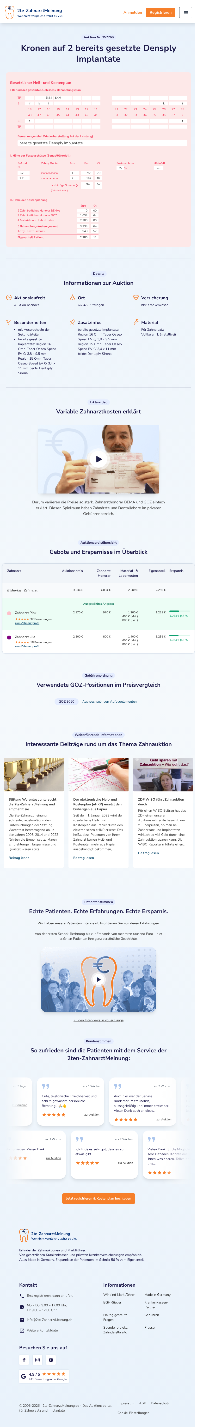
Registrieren (161, 12)
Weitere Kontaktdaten (43, 1330)
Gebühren (151, 1315)
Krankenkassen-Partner (156, 1305)
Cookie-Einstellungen (133, 1413)
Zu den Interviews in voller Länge (98, 1020)
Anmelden (132, 12)
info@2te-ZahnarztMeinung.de (49, 1319)
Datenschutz (160, 1403)
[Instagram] (37, 1360)
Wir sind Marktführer (119, 1294)
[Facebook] (24, 1360)
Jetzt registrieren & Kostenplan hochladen (98, 1198)
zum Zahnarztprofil (27, 623)
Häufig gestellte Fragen (115, 1317)
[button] (98, 459)
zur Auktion (15, 1105)
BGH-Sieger (112, 1302)
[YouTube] (51, 1360)
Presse (149, 1327)
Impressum (125, 1403)
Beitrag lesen (19, 858)
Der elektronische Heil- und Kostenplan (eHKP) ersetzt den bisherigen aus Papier (97, 804)
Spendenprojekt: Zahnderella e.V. (115, 1330)
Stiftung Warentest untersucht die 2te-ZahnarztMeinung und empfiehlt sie (32, 804)
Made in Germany (157, 1294)
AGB (142, 1403)
